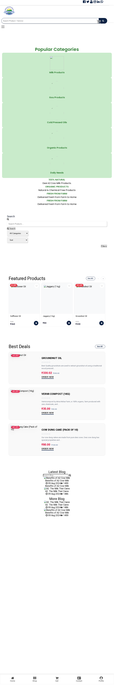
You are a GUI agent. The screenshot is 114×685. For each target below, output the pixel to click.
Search (12, 229)
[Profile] (101, 678)
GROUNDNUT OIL (52, 358)
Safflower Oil (15, 316)
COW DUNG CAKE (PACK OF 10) (60, 429)
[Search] (70, 475)
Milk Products (57, 72)
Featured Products (27, 278)
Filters (104, 246)
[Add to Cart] (36, 323)
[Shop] (34, 678)
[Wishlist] (36, 286)
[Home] (12, 678)
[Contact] (79, 678)
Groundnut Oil (81, 316)
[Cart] (57, 678)
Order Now (48, 377)
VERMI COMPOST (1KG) (56, 394)
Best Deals (19, 346)
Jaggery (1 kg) (49, 316)
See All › (91, 278)
